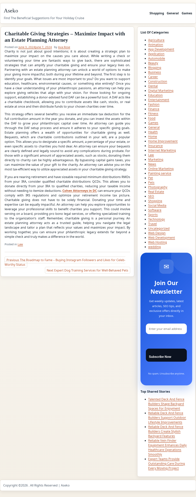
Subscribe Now (160, 356)
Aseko (11, 10)
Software (154, 210)
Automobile (156, 58)
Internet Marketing (162, 150)
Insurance (155, 146)
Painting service (159, 173)
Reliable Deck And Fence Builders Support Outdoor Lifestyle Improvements (167, 417)
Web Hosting (157, 242)
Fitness (153, 113)
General (173, 13)
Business (154, 72)
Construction (157, 81)
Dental (153, 86)
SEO (151, 196)
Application (156, 54)
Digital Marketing (160, 90)
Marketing (155, 159)
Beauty (153, 63)
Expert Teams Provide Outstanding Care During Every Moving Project (166, 463)
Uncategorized (159, 228)
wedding (154, 247)
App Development (161, 49)
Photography (157, 187)
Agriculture (156, 40)
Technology (156, 219)
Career (153, 77)
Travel (152, 224)
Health (153, 132)
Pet (150, 178)
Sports (153, 215)
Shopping (156, 13)
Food (151, 118)
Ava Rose (64, 47)
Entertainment (158, 100)
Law (20, 244)
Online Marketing (161, 169)
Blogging (154, 67)
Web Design (157, 233)
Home (152, 136)
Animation (155, 45)
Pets (151, 182)
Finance (153, 109)
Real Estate (156, 192)
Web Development (161, 237)
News (152, 164)
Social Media (157, 205)
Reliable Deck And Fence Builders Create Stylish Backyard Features (165, 431)
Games (187, 13)
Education (155, 95)
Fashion (153, 104)
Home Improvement (163, 141)
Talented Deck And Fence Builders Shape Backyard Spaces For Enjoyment (166, 403)
